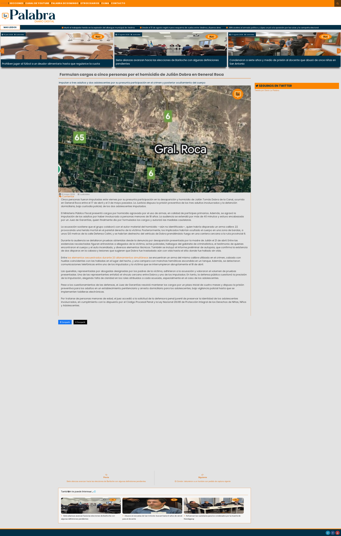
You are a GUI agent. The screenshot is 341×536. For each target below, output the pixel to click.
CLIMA (105, 3)
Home (5, 3)
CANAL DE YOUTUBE (38, 3)
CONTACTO (118, 3)
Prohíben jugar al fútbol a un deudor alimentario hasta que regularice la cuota (51, 64)
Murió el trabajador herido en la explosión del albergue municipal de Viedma (66, 27)
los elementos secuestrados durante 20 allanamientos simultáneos (108, 257)
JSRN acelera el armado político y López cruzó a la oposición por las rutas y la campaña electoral (240, 27)
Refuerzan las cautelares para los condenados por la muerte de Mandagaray (212, 517)
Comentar (67, 196)
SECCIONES (17, 3)
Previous (2, 51)
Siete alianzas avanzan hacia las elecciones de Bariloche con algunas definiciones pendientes (88, 517)
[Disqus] (154, 361)
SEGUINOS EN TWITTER (275, 86)
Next (339, 51)
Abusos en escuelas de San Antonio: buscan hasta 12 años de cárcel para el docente (152, 517)
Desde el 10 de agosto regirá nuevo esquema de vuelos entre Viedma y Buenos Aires (148, 27)
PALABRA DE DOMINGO (65, 3)
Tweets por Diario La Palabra (267, 90)
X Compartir (80, 322)
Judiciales (84, 194)
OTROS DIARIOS (90, 3)
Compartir (65, 322)
